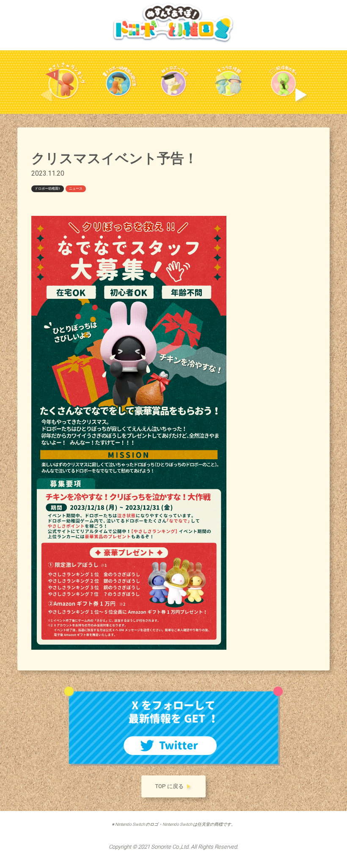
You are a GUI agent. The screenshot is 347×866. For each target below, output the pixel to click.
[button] (301, 94)
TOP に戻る (169, 786)
